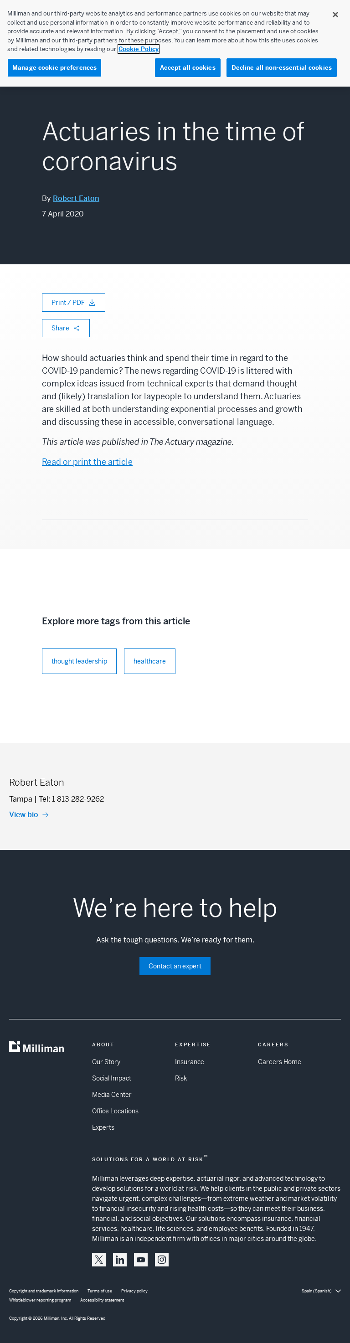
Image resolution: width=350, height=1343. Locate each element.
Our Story (106, 1062)
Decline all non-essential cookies (282, 68)
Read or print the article (87, 462)
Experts (103, 1127)
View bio (23, 814)
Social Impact (111, 1078)
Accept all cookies (187, 68)
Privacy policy (134, 1291)
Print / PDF (68, 302)
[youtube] (141, 1259)
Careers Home (279, 1062)
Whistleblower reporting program (40, 1300)
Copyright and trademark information (43, 1291)
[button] (99, 1259)
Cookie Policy (138, 49)
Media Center (112, 1095)
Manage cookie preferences (54, 68)
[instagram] (162, 1259)
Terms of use (100, 1291)
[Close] (335, 15)
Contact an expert (175, 966)
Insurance (189, 1062)
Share (60, 328)
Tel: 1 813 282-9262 (71, 799)
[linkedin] (120, 1259)
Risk (181, 1078)
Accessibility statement (102, 1300)
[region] (175, 43)
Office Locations (115, 1111)
